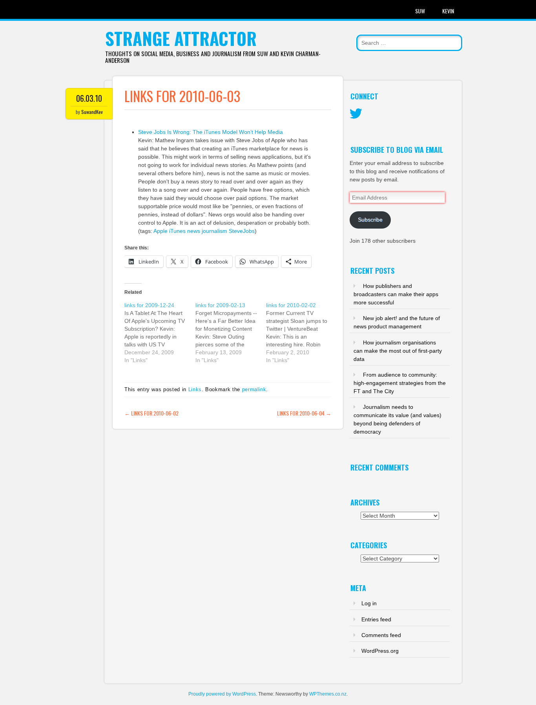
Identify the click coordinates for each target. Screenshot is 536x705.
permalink (254, 389)
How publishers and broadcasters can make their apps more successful (396, 294)
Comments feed (381, 635)
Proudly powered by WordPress (222, 694)
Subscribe (370, 219)
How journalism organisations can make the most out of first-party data (398, 350)
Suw (420, 11)
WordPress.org (380, 651)
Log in (369, 603)
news (193, 231)
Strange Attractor (181, 38)
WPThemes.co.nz (327, 694)
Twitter (356, 114)
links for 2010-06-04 (304, 413)
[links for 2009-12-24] (159, 332)
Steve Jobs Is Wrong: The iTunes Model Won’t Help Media (210, 132)
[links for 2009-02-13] (230, 332)
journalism (214, 231)
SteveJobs (242, 231)
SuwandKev (92, 111)
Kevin (448, 11)
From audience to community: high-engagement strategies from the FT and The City (400, 383)
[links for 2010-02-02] (301, 332)
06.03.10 (89, 98)
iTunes (177, 231)
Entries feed (376, 619)
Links (195, 389)
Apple (160, 231)
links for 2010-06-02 (151, 413)
